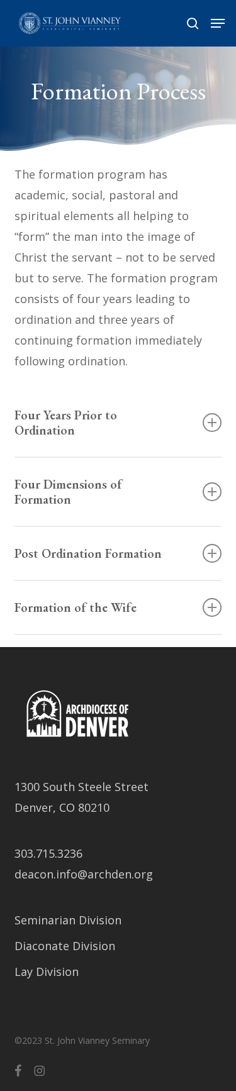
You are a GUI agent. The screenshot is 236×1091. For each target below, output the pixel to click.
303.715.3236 (48, 853)
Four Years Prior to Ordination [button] (65, 422)
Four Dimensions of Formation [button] (68, 491)
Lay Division (46, 971)
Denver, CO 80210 (62, 807)
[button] (218, 23)
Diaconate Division (64, 945)
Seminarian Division (67, 920)
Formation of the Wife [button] (75, 607)
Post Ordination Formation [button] (88, 553)
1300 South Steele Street (81, 786)
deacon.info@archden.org (83, 874)
